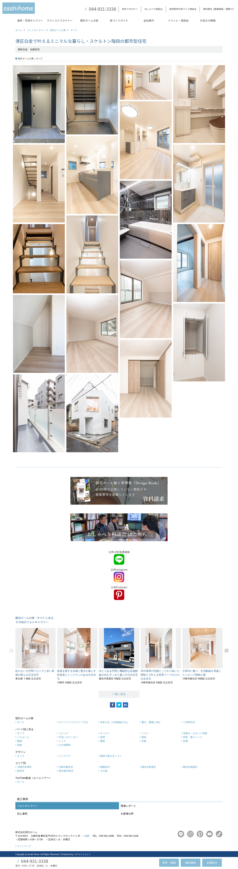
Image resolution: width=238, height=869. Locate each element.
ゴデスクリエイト (82, 854)
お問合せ (211, 863)
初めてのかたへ (130, 9)
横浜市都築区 (190, 767)
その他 (103, 770)
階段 (144, 737)
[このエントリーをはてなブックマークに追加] (125, 704)
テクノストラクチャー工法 (73, 722)
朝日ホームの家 (89, 20)
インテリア (65, 756)
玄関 (102, 737)
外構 (185, 741)
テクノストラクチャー (60, 20)
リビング (63, 733)
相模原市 (105, 767)
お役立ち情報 (207, 20)
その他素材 (65, 744)
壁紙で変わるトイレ (111, 756)
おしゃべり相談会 (153, 9)
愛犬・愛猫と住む (151, 722)
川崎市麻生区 (66, 767)
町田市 (20, 770)
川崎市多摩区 (24, 767)
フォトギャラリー (27, 806)
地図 (87, 835)
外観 (144, 741)
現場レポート (128, 806)
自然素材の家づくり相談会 (182, 9)
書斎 (19, 741)
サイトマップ (24, 846)
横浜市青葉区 (149, 767)
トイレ (145, 733)
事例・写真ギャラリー (30, 20)
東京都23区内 (66, 770)
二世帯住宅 (189, 722)
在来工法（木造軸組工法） (114, 722)
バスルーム (23, 737)
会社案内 (148, 20)
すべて (20, 722)
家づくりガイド (119, 20)
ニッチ (62, 741)
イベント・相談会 (178, 20)
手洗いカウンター (68, 737)
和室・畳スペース (192, 737)
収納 (19, 744)
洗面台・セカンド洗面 (195, 733)
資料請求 (190, 863)
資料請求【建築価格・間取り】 (219, 9)
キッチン (105, 733)
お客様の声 (127, 813)
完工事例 (22, 813)
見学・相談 (169, 863)
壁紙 (102, 741)
